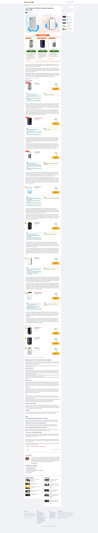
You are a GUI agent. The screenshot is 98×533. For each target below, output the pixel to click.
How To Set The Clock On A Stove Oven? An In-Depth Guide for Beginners (54, 495)
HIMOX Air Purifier (36, 338)
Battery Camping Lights (39, 512)
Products (27, 78)
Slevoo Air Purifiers (37, 223)
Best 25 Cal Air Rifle (39, 522)
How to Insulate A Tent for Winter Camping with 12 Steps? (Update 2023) (54, 485)
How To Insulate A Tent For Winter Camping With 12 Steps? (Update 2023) (52, 515)
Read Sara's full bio (34, 463)
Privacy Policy (63, 517)
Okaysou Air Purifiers (37, 258)
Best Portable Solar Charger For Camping (42, 517)
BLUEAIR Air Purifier (54, 49)
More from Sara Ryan (29, 472)
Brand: (54, 86)
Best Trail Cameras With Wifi (40, 514)
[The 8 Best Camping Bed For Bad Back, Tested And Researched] (27, 487)
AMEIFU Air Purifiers (37, 348)
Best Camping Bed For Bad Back (35, 486)
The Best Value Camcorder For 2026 (31, 469)
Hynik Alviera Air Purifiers (37, 293)
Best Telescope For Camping (40, 521)
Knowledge (37, 78)
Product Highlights (36, 85)
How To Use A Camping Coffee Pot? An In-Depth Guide (52, 518)
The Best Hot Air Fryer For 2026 (30, 471)
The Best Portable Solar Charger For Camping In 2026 (37, 446)
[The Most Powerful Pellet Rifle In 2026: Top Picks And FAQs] (64, 19)
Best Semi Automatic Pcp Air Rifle (41, 515)
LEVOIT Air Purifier (31, 49)
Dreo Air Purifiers (36, 328)
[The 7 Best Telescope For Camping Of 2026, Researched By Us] (27, 494)
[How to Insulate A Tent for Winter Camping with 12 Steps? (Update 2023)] (46, 484)
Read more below (29, 60)
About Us (59, 517)
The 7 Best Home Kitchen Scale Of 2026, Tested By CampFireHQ (35, 470)
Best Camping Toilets (69, 28)
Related (33, 78)
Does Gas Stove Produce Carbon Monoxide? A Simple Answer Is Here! (54, 501)
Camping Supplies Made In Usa (35, 483)
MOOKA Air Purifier (37, 187)
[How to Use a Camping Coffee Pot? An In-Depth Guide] (46, 490)
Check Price (55, 88)
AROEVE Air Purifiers (42, 49)
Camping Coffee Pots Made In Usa (35, 490)
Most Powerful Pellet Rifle (40, 513)
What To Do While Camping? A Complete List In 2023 (52, 512)
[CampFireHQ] (29, 2)
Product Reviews (39, 523)
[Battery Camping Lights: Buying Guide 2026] (64, 16)
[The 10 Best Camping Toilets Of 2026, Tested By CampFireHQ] (64, 29)
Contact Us (66, 517)
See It (31, 51)
